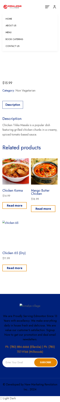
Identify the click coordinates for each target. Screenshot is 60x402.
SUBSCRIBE (45, 362)
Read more (14, 205)
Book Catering (14, 39)
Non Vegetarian (25, 90)
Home (9, 18)
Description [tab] (12, 105)
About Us (11, 25)
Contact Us (13, 46)
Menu (9, 32)
